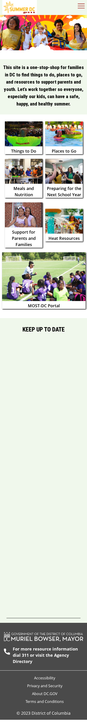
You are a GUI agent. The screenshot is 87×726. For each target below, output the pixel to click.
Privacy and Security (44, 685)
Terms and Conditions (45, 701)
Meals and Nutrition (23, 191)
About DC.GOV (45, 693)
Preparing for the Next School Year (64, 191)
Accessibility (44, 678)
